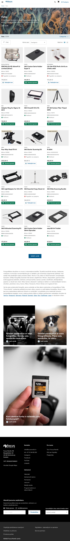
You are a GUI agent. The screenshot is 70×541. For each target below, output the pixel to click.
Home (2, 6)
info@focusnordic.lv (30, 449)
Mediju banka (28, 485)
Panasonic (12, 295)
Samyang (18, 295)
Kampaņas (27, 480)
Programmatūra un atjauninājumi (30, 489)
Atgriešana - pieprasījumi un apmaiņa (46, 527)
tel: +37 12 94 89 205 (30, 452)
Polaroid (24, 295)
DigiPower (44, 295)
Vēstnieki (27, 474)
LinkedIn (26, 463)
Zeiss (35, 295)
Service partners (40, 531)
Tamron (5, 295)
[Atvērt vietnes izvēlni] (3, 2)
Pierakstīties (34, 512)
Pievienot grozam (32, 82)
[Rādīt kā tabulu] (64, 42)
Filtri (7, 42)
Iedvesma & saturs (29, 477)
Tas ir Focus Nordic (52, 449)
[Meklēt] (55, 2)
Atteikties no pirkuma (9, 531)
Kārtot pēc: (26, 42)
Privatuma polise (8, 534)
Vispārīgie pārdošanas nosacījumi (13, 527)
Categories (63, 36)
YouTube (26, 460)
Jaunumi (26, 482)
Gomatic (30, 295)
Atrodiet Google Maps (10, 465)
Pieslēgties (66, 2)
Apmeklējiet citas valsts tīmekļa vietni (57, 508)
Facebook (27, 458)
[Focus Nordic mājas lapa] (8, 2)
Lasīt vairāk (4, 25)
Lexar (49, 295)
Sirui (39, 295)
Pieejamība (50, 455)
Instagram (27, 455)
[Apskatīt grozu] (58, 2)
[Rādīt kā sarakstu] (67, 42)
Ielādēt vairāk (35, 256)
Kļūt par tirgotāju (52, 452)
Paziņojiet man (9, 82)
